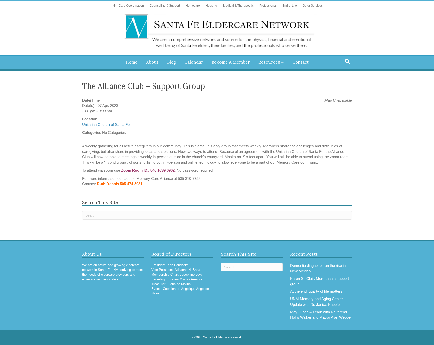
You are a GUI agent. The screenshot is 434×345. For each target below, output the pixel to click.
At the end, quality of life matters (316, 291)
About (152, 62)
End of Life (289, 5)
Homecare (193, 5)
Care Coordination (131, 5)
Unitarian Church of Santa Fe (106, 124)
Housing (211, 5)
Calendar (193, 62)
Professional (268, 5)
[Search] (347, 61)
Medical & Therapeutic (238, 5)
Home (132, 62)
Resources (269, 62)
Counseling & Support (165, 5)
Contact (300, 62)
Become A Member (231, 62)
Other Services (313, 5)
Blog (171, 62)
